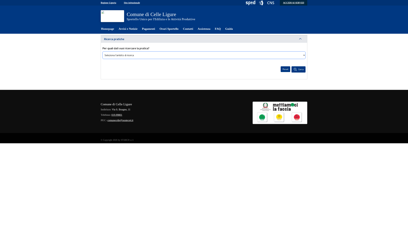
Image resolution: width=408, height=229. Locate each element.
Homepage (107, 28)
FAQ (218, 28)
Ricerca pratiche (114, 39)
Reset (285, 69)
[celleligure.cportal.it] (112, 16)
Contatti (188, 28)
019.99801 (116, 115)
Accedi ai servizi (293, 3)
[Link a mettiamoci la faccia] (280, 112)
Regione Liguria (108, 3)
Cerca (301, 69)
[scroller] (402, 225)
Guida (229, 28)
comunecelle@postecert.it (120, 120)
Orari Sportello (169, 28)
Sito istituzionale (132, 3)
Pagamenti (148, 28)
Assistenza (204, 28)
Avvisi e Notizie (128, 28)
